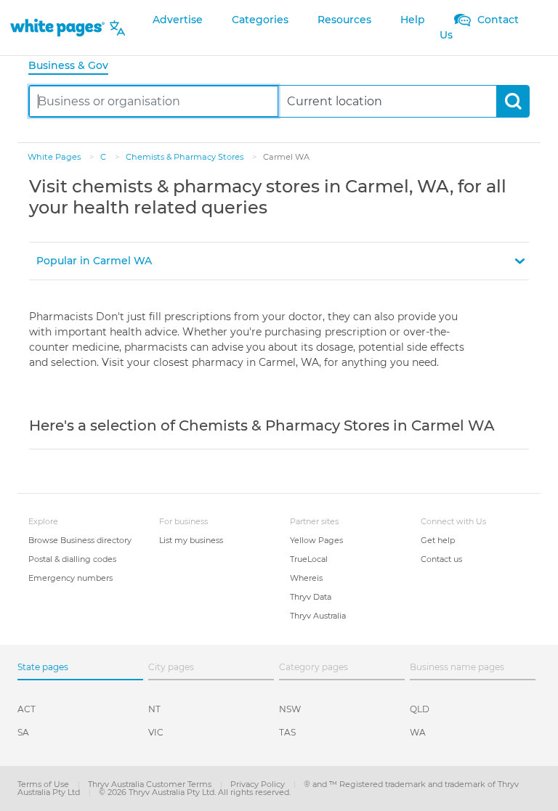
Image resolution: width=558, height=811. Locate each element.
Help (412, 19)
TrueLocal (309, 559)
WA (418, 732)
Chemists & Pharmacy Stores (186, 157)
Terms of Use (44, 784)
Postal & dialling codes (72, 559)
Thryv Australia (318, 616)
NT (154, 709)
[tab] (74, 66)
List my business (191, 540)
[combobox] (153, 101)
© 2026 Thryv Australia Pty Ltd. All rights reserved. (195, 792)
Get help (438, 540)
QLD (419, 709)
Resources (344, 19)
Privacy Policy (258, 784)
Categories (260, 19)
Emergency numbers (70, 578)
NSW (290, 709)
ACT (26, 709)
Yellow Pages (316, 540)
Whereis (306, 578)
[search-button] (512, 101)
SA (23, 732)
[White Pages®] (57, 28)
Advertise (178, 19)
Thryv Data (310, 597)
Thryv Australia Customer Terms (151, 784)
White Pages (55, 157)
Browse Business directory (80, 540)
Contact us (441, 559)
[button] (279, 261)
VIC (155, 732)
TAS (287, 732)
